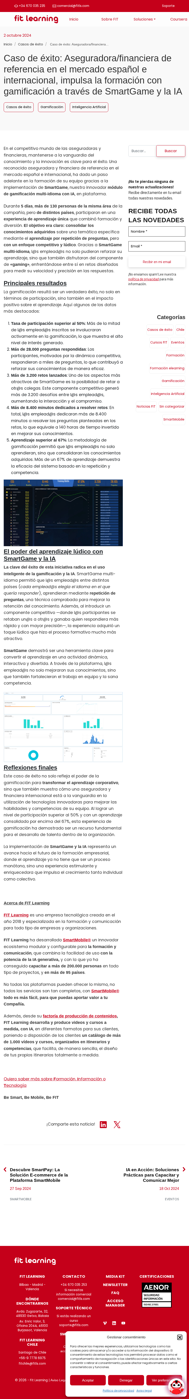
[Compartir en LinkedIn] (104, 1124)
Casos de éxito (31, 44)
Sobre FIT (109, 19)
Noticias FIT (146, 406)
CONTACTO (73, 1276)
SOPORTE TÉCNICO (74, 1308)
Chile (180, 329)
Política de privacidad (118, 1391)
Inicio (73, 19)
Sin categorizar (171, 406)
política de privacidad (143, 279)
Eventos (177, 342)
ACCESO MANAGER (115, 1303)
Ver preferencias (164, 1380)
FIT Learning (16, 915)
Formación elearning (167, 368)
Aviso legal (144, 1391)
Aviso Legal (58, 1380)
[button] (179, 1337)
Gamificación (52, 107)
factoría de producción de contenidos (80, 1016)
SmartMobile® (77, 940)
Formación (175, 355)
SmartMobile (173, 419)
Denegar (126, 1380)
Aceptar (88, 1380)
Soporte (168, 6)
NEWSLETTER (115, 1284)
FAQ (115, 1292)
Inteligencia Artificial (89, 107)
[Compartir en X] (117, 1124)
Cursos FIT (158, 342)
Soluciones (143, 19)
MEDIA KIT (115, 1276)
